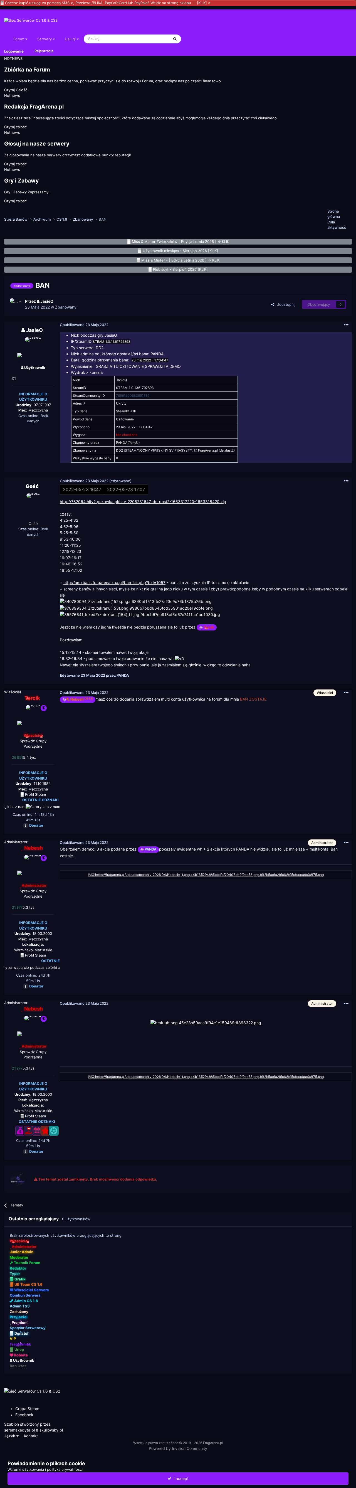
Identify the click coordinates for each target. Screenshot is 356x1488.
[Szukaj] (175, 39)
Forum (19, 39)
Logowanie (14, 51)
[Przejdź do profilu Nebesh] (33, 867)
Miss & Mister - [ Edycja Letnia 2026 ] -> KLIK (180, 260)
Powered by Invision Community (178, 1448)
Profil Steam (35, 794)
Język (10, 1435)
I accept (180, 1478)
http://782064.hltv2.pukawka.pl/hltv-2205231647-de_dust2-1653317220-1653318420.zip (143, 501)
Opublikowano (84, 324)
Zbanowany (65, 307)
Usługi (71, 39)
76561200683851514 (132, 395)
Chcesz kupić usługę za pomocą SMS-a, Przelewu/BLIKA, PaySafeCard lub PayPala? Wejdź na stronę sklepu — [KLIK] (106, 3)
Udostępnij (284, 304)
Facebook (24, 1414)
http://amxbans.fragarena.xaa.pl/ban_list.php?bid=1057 (114, 582)
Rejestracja (43, 51)
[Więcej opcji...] (346, 325)
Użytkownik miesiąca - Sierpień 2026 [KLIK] (180, 250)
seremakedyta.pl (19, 1430)
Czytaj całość (15, 127)
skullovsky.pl (51, 1430)
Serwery (45, 39)
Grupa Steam (27, 1408)
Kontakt (31, 1435)
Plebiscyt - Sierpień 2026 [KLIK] (180, 269)
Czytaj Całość (15, 90)
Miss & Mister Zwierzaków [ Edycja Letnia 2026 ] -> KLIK (180, 241)
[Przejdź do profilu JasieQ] (16, 304)
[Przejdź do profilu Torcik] (33, 717)
